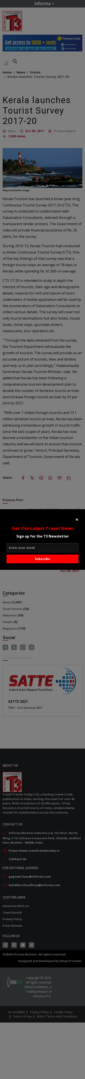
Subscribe (42, 559)
